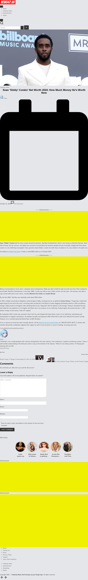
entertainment (7, 566)
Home (4, 552)
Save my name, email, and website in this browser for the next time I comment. (22, 424)
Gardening (6, 568)
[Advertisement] (44, 226)
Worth (22, 328)
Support (5, 557)
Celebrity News (4, 87)
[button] (22, 27)
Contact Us (6, 550)
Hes (9, 328)
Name (2, 399)
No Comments (18, 204)
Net (16, 328)
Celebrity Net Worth (14, 251)
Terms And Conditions (9, 559)
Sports (5, 570)
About (4, 548)
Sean (18, 328)
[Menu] (1, 6)
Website (2, 414)
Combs (2, 328)
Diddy (6, 328)
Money (12, 328)
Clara (1, 339)
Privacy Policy (7, 555)
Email (2, 407)
